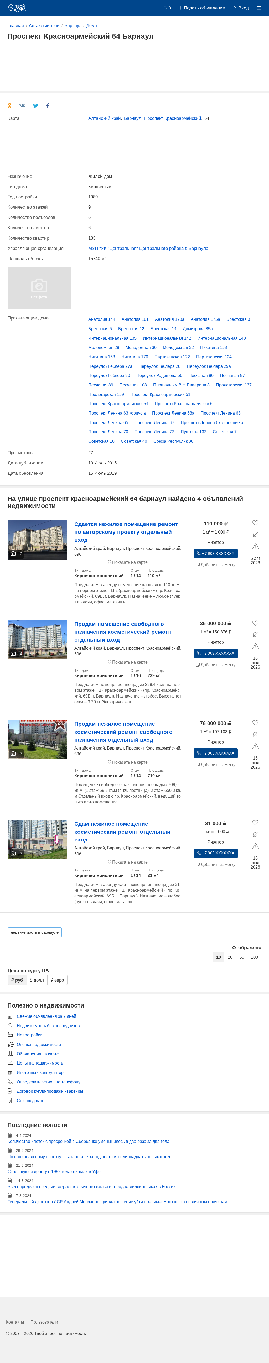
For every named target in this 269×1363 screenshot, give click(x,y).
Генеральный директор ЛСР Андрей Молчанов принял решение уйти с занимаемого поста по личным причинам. (118, 1202)
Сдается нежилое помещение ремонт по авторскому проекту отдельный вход (126, 532)
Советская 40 (134, 441)
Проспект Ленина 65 (108, 422)
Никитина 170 (134, 357)
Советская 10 (101, 441)
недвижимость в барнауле (35, 932)
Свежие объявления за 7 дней (46, 1016)
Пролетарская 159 (106, 394)
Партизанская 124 (214, 357)
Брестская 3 (238, 319)
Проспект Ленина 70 (108, 432)
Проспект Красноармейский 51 (160, 394)
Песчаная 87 (232, 375)
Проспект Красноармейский (172, 118)
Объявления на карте (38, 1054)
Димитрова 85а (198, 329)
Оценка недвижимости (39, 1044)
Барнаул (132, 118)
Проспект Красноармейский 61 (185, 403)
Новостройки (29, 1035)
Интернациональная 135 (112, 338)
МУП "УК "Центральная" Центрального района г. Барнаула (148, 248)
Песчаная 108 (133, 385)
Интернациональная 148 (222, 338)
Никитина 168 (101, 357)
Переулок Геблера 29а (209, 366)
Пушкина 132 (193, 432)
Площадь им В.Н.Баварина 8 (181, 385)
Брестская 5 (100, 329)
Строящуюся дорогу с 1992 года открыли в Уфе (54, 1171)
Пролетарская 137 (234, 385)
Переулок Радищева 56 (159, 375)
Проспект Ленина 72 (154, 432)
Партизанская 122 (172, 357)
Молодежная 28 (103, 347)
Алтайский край (104, 118)
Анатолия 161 (135, 319)
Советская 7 (225, 432)
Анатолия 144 (101, 319)
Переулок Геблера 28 (159, 366)
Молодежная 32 (178, 347)
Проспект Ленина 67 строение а (212, 422)
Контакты (15, 1322)
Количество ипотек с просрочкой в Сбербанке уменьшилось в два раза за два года (88, 1141)
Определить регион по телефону (48, 1082)
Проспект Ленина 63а (173, 413)
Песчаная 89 (100, 385)
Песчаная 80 (201, 375)
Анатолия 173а (169, 319)
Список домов (30, 1100)
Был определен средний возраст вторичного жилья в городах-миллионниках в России (92, 1186)
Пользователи (44, 1322)
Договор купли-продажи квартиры (50, 1091)
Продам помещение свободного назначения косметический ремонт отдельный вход (123, 632)
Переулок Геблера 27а (110, 366)
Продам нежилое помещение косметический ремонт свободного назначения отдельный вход (123, 731)
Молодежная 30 (141, 347)
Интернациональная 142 (167, 338)
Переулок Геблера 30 (109, 375)
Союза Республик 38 (173, 441)
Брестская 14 (164, 329)
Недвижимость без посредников (48, 1026)
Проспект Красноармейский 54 (118, 403)
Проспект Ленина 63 (221, 413)
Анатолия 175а (205, 319)
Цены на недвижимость (40, 1063)
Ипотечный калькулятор (40, 1072)
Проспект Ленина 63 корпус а (117, 413)
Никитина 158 (213, 347)
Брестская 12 (131, 329)
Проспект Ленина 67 (154, 422)
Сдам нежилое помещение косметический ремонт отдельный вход (122, 832)
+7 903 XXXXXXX (217, 553)
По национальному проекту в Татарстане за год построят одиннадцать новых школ (89, 1156)
